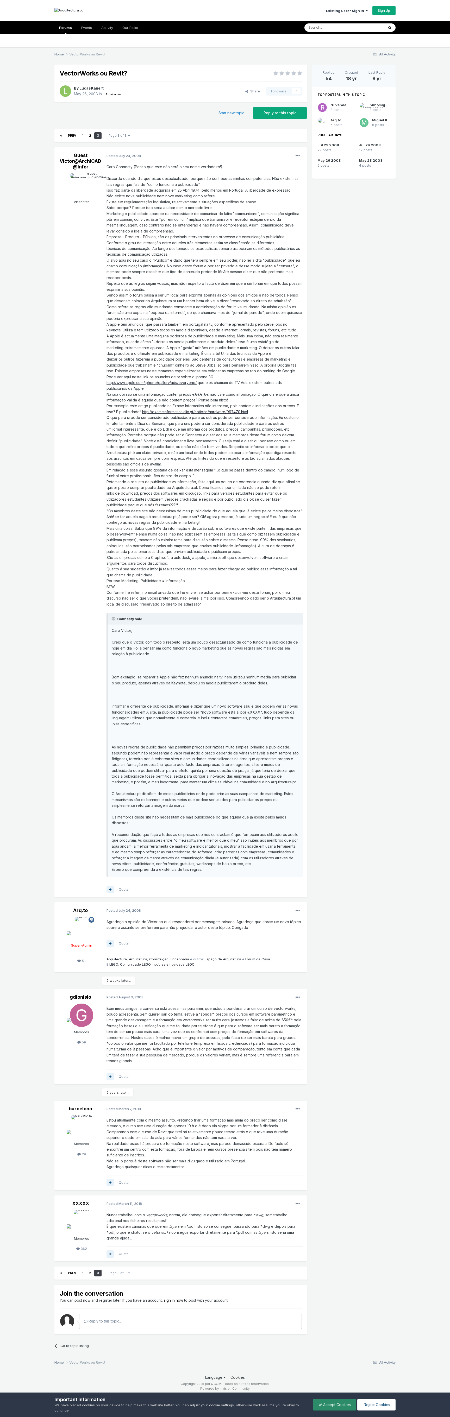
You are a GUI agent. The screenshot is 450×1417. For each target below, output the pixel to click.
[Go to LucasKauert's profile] (65, 91)
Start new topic (231, 113)
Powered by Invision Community (225, 1388)
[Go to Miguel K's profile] (364, 122)
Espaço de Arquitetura (223, 959)
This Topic (369, 27)
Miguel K (380, 120)
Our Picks (130, 28)
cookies (88, 1405)
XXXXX (80, 1203)
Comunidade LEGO (135, 964)
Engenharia (180, 959)
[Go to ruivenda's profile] (322, 107)
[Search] (390, 27)
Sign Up (384, 10)
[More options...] (297, 156)
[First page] (61, 135)
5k (83, 961)
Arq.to (80, 910)
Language (214, 1377)
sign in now (173, 1300)
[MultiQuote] (110, 889)
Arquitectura (117, 959)
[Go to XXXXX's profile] (81, 1221)
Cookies (237, 1377)
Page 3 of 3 (118, 135)
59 (83, 1042)
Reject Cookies (376, 1404)
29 (83, 1154)
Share (254, 91)
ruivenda (338, 105)
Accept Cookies (336, 1404)
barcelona (80, 1108)
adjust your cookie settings (212, 1405)
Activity (107, 28)
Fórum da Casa (257, 959)
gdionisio (80, 997)
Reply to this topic (280, 113)
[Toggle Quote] (114, 618)
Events (86, 28)
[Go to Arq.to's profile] (81, 928)
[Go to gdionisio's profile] (81, 1015)
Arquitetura (138, 959)
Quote (124, 889)
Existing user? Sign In (346, 11)
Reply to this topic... (105, 1321)
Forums (65, 28)
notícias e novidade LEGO (174, 964)
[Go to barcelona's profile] (81, 1127)
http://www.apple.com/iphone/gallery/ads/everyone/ (152, 382)
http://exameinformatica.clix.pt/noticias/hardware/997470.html (195, 412)
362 (83, 1248)
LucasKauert (91, 88)
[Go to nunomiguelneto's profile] (363, 107)
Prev (72, 135)
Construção (158, 959)
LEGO (113, 964)
